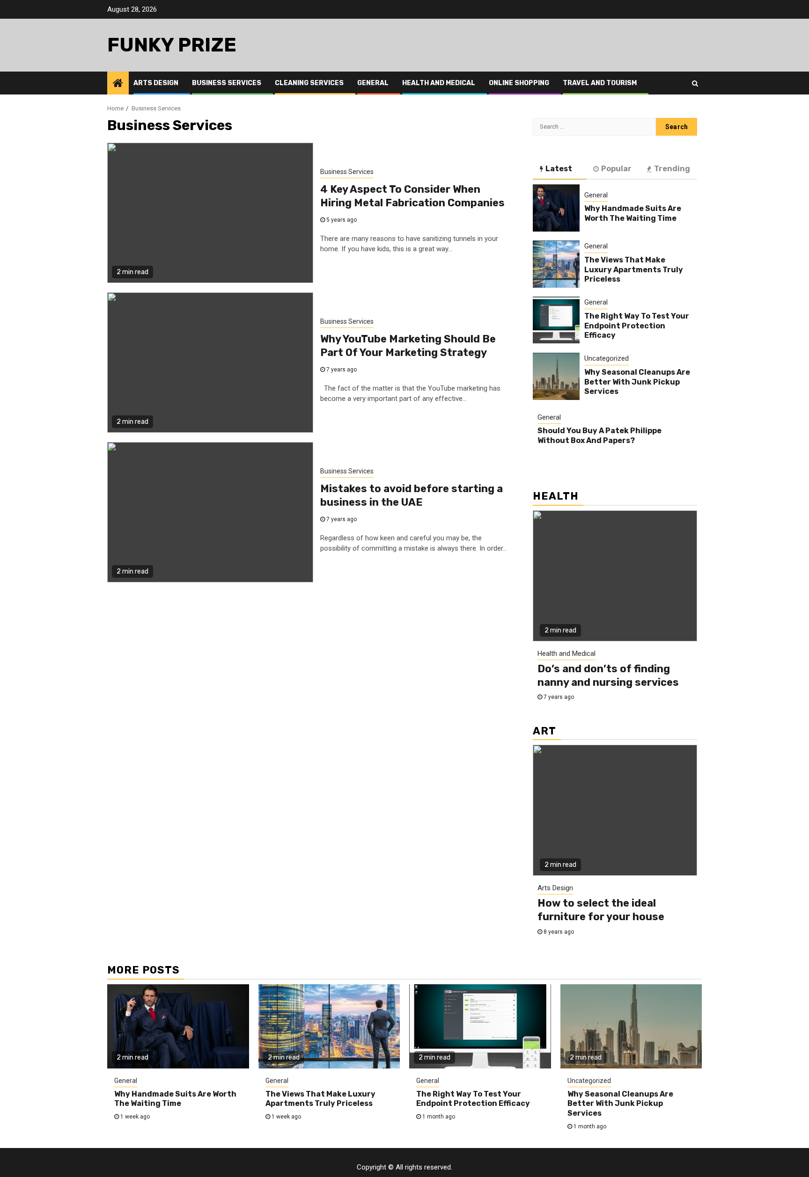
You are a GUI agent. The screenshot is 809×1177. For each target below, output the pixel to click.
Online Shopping (519, 83)
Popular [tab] (616, 168)
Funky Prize (171, 45)
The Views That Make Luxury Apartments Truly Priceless (633, 269)
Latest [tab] (558, 168)
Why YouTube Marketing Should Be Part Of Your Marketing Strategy (408, 346)
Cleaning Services (309, 83)
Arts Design (155, 83)
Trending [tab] (672, 168)
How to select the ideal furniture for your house (600, 910)
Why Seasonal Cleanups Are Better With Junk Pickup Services (637, 382)
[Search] (695, 83)
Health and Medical (438, 83)
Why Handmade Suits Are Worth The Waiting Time (632, 213)
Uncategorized (606, 359)
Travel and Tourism (600, 83)
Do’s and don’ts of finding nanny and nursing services (608, 675)
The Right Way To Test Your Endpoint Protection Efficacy (636, 326)
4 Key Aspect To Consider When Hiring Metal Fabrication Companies (412, 196)
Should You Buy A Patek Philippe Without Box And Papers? (599, 436)
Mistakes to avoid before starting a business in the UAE (411, 495)
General (373, 83)
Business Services (226, 83)
